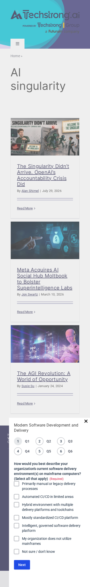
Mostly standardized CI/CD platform (50, 518)
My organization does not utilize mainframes (46, 541)
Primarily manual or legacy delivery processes (49, 486)
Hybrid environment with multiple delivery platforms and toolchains (48, 507)
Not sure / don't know (38, 552)
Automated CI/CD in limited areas (48, 497)
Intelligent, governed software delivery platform (51, 528)
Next (22, 565)
